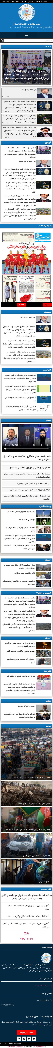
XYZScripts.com (39, 1047)
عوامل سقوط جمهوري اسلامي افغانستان (21, 511)
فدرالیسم (47, 370)
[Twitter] (29, 1039)
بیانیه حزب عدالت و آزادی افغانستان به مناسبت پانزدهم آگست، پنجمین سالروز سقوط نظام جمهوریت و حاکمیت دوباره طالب (19, 118)
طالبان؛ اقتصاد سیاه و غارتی (24, 573)
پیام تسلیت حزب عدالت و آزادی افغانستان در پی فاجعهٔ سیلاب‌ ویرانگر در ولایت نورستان (19, 627)
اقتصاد (48, 560)
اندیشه (48, 638)
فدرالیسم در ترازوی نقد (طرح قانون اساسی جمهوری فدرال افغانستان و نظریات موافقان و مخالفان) (20, 378)
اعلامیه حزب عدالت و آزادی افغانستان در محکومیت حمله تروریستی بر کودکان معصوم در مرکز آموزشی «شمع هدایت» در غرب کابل (26, 74)
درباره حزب (47, 947)
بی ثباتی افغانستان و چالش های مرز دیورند (33, 483)
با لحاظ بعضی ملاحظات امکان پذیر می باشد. (27, 916)
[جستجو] (2, 40)
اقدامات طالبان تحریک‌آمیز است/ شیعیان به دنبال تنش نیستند (19, 716)
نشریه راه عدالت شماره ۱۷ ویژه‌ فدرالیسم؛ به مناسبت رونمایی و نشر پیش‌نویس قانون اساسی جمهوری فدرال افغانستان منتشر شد (19, 688)
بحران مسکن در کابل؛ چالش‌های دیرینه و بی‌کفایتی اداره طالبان (19, 567)
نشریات (47, 671)
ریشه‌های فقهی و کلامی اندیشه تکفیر (21, 651)
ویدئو (48, 420)
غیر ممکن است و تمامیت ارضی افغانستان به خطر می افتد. (26, 925)
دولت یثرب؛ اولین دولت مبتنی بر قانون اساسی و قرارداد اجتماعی (20, 645)
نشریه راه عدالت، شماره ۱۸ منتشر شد (21, 676)
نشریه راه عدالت (45, 225)
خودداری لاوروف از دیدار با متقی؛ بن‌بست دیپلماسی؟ (29, 489)
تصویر (48, 726)
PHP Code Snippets (15, 1047)
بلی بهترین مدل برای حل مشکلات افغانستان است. (28, 907)
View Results (26, 939)
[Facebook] (34, 1039)
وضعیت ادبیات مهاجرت (26, 706)
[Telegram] (24, 1039)
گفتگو (48, 701)
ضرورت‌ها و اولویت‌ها (28, 89)
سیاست (47, 312)
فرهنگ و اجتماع (43, 593)
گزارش (48, 142)
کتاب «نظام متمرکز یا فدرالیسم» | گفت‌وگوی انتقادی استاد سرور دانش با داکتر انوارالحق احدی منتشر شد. (20, 389)
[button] (26, 34)
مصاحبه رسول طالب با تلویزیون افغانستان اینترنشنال (29, 467)
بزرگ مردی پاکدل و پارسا (26, 519)
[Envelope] (19, 1039)
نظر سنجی (46, 889)
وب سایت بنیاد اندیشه (44, 985)
